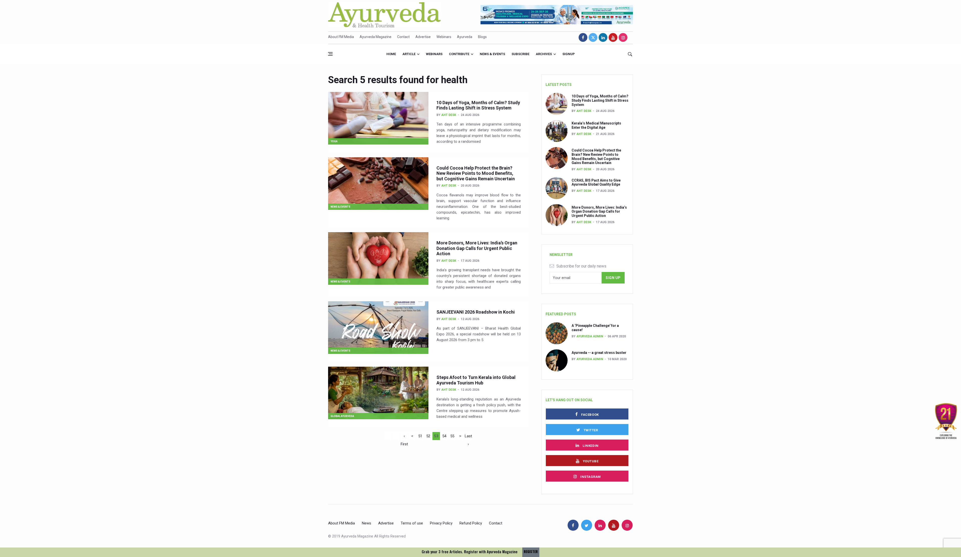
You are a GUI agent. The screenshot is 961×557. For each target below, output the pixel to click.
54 (444, 436)
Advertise (423, 37)
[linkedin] (603, 37)
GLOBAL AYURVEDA (342, 416)
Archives (544, 54)
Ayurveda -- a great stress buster (599, 353)
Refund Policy (470, 523)
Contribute (459, 54)
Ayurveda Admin (589, 336)
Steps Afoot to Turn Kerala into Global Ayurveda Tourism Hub (476, 380)
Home (391, 54)
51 (420, 436)
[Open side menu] (330, 53)
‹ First (404, 437)
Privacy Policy (441, 523)
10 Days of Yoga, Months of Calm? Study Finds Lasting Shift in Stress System (478, 105)
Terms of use (412, 523)
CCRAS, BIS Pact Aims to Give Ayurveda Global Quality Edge (596, 182)
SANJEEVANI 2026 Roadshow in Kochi (475, 312)
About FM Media (341, 37)
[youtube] (613, 37)
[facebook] (583, 37)
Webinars (443, 37)
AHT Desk (448, 115)
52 (428, 436)
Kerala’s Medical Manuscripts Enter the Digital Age (596, 125)
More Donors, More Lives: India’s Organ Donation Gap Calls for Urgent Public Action (476, 248)
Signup (568, 54)
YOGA (334, 141)
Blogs (482, 37)
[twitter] (593, 37)
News (366, 523)
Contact (403, 37)
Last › (468, 437)
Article (408, 54)
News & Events (492, 54)
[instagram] (623, 37)
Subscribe (520, 54)
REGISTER (531, 551)
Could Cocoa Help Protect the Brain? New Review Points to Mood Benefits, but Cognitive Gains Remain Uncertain (475, 173)
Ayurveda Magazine (375, 37)
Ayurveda (464, 37)
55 (452, 436)
